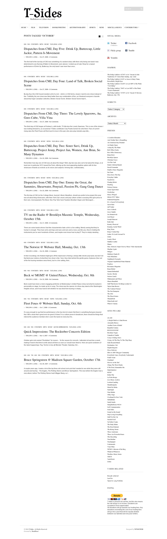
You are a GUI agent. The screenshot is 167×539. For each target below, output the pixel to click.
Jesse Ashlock (111, 209)
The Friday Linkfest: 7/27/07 (116, 93)
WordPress (35, 531)
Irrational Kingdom (113, 199)
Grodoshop (110, 192)
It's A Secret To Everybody (115, 202)
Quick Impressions (61, 327)
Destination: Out (112, 345)
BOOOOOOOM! (113, 330)
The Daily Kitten (112, 424)
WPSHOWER (138, 529)
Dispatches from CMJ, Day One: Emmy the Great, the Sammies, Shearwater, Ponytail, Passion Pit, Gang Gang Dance (63, 184)
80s (28, 327)
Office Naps (111, 395)
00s (25, 44)
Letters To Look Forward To (116, 234)
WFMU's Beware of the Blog (116, 449)
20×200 (109, 318)
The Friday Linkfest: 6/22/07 (116, 84)
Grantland (110, 360)
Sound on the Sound (113, 412)
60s (28, 355)
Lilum (109, 237)
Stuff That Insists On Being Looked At (119, 284)
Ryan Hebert (111, 269)
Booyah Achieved (112, 476)
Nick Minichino (112, 256)
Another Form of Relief (114, 325)
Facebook (132, 43)
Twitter (113, 43)
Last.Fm (109, 478)
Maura (109, 244)
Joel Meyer (110, 217)
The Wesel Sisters (112, 296)
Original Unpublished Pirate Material (118, 261)
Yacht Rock (111, 459)
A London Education (113, 137)
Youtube (114, 57)
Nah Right (110, 390)
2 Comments (53, 57)
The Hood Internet (113, 427)
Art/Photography (77, 27)
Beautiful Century (112, 328)
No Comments (53, 121)
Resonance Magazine (113, 266)
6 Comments (53, 223)
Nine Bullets (111, 392)
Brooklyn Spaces (112, 157)
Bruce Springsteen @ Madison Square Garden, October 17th (62, 360)
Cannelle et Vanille (113, 335)
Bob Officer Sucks (113, 150)
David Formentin (112, 167)
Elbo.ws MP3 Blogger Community (118, 352)
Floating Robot (112, 182)
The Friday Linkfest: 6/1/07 (115, 79)
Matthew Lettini (112, 242)
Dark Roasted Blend (113, 343)
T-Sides (31, 529)
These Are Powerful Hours (115, 434)
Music (23, 27)
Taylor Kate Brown (113, 286)
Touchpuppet (111, 442)
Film (33, 27)
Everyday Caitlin (112, 177)
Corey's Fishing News (114, 338)
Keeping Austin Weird (114, 227)
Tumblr (131, 50)
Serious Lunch (111, 276)
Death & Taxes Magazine (115, 170)
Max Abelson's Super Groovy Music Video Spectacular (124, 246)
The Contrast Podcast (114, 289)
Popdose (110, 264)
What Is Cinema (112, 304)
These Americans (112, 432)
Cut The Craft (111, 162)
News (101, 27)
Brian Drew (111, 155)
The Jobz (110, 294)
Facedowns (110, 180)
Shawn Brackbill (112, 281)
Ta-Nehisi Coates (112, 422)
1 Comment (53, 251)
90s (28, 44)
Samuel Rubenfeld (113, 271)
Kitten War (110, 375)
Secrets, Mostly (112, 274)
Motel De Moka (112, 387)
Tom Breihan (111, 439)
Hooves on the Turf (113, 362)
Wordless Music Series (114, 454)
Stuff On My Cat (112, 417)
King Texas (110, 229)
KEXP (109, 372)
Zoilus (109, 461)
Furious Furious (112, 187)
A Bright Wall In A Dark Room (117, 320)
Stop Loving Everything (114, 414)
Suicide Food (111, 419)
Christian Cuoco (112, 160)
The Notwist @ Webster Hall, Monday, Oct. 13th (54, 247)
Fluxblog (110, 185)
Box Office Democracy (114, 152)
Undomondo (111, 444)
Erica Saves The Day (113, 175)
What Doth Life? (112, 301)
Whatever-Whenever (113, 452)
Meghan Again (112, 249)
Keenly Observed (112, 224)
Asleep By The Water (114, 147)
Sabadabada (111, 400)
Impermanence (111, 370)
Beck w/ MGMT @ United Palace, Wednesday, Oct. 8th (59, 275)
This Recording (112, 437)
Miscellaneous (115, 27)
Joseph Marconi (112, 219)
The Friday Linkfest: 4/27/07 (116, 74)
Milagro (109, 251)
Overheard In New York (115, 397)
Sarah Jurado (111, 402)
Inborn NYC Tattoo (113, 197)
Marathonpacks (112, 385)
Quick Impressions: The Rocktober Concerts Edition (57, 331)
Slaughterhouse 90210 (114, 404)
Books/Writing (59, 27)
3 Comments (53, 89)
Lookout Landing (112, 382)
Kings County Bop (113, 232)
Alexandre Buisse (112, 323)
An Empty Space (112, 145)
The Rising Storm (112, 429)
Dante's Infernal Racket (114, 165)
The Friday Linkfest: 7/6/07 (115, 88)
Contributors (131, 27)
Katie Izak (110, 222)
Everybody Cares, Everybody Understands (120, 355)
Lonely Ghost (111, 239)
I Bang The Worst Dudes (115, 365)
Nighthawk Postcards (114, 259)
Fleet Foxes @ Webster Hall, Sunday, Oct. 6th (53, 303)
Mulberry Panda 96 (113, 254)
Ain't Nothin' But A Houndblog (117, 140)
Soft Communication (113, 407)
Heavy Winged (112, 194)
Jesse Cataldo (111, 212)
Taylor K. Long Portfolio (115, 481)
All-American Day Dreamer (116, 142)
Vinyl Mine (111, 447)
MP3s (41, 44)
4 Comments (53, 335)
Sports (92, 27)
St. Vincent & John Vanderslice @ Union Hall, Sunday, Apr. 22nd (123, 75)
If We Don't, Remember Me (115, 367)
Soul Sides (110, 409)
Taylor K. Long (56, 44)
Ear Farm (110, 172)
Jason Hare (110, 204)
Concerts (34, 44)
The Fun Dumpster (113, 291)
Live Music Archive (113, 380)
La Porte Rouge (112, 377)
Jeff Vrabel (110, 207)
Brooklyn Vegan (112, 333)
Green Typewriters (113, 189)
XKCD (109, 457)
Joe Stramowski (112, 214)
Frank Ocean (111, 357)
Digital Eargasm (112, 347)
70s (28, 299)
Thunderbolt (111, 299)
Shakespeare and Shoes (114, 279)
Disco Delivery (112, 350)
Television (44, 27)
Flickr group (116, 50)
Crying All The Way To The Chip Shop (119, 340)
